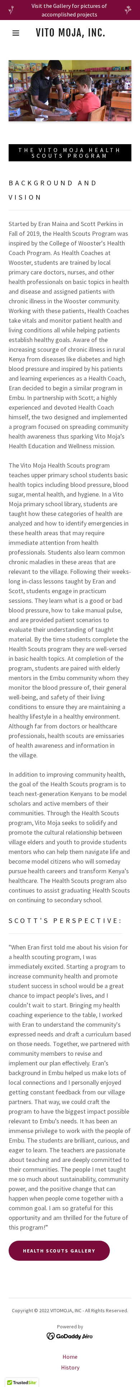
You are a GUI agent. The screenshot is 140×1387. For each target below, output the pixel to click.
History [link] (70, 1367)
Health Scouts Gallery (59, 1250)
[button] (16, 33)
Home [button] (70, 1356)
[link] (71, 33)
